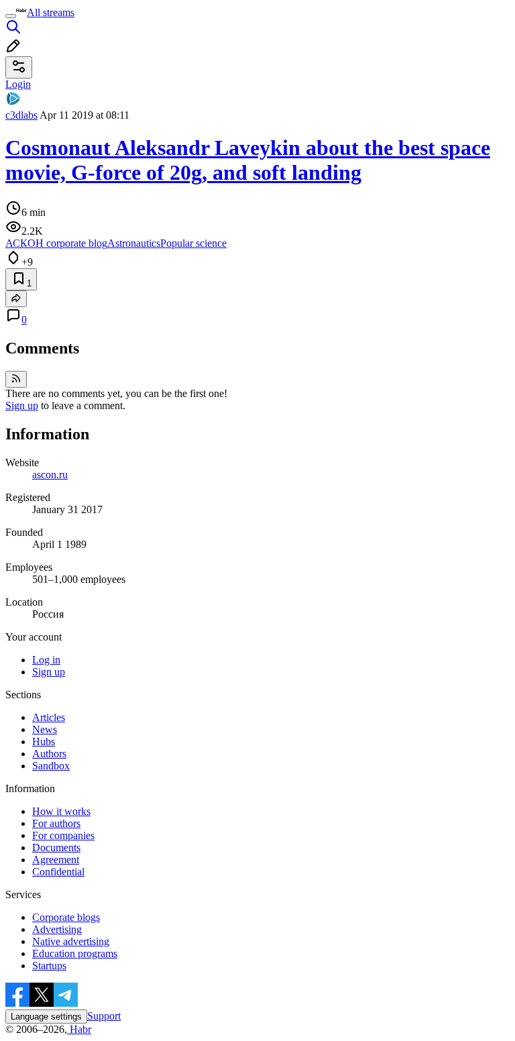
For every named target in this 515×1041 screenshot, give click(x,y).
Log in (46, 659)
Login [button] (18, 84)
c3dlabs (21, 115)
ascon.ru (50, 474)
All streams (50, 12)
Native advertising (70, 941)
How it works (61, 811)
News (44, 729)
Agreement (55, 859)
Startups (49, 965)
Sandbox (51, 765)
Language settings (46, 1016)
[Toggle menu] (10, 16)
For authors (56, 823)
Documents (56, 847)
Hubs (43, 741)
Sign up (21, 405)
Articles (48, 717)
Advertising (57, 929)
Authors (49, 753)
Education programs (74, 953)
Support (104, 1016)
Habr (79, 1029)
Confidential (58, 871)
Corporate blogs (66, 917)
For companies (63, 835)
